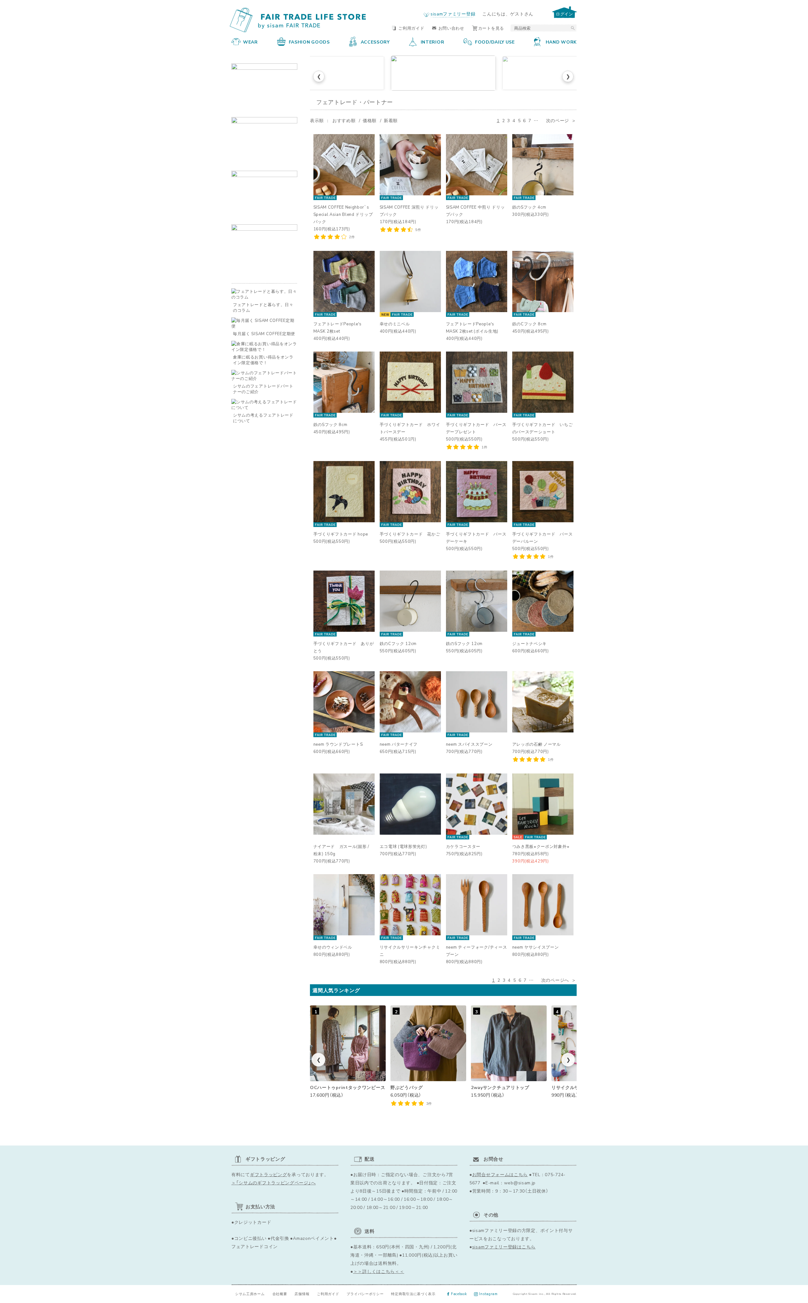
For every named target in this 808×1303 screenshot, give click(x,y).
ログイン (564, 14)
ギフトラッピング (268, 1174)
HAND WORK (561, 41)
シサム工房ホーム (250, 1293)
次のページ (557, 120)
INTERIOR (432, 41)
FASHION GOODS (309, 41)
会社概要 (279, 1293)
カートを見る (491, 28)
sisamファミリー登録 (453, 13)
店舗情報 (301, 1293)
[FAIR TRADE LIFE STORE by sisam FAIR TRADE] (299, 20)
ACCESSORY (375, 41)
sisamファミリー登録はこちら (504, 1246)
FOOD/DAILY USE (495, 41)
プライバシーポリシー (365, 1293)
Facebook (459, 1293)
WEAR (250, 41)
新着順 (391, 120)
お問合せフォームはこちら (500, 1174)
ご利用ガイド (411, 28)
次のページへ (555, 980)
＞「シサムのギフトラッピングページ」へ (273, 1182)
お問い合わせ (451, 28)
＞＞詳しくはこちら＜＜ (378, 1271)
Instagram (488, 1293)
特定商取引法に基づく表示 (413, 1293)
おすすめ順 (344, 120)
